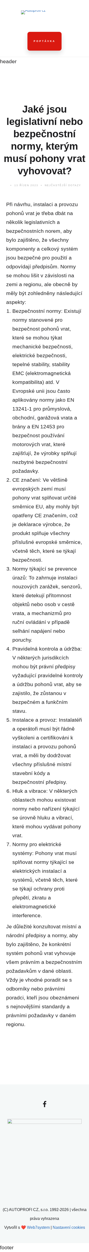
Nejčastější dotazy (63, 185)
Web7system (38, 1227)
